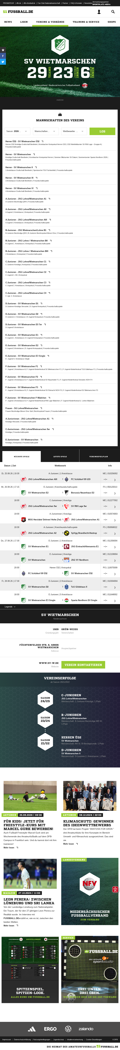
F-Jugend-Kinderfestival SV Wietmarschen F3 (80, 390)
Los (102, 131)
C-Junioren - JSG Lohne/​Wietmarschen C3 (26, 282)
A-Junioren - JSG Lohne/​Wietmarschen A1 (26, 199)
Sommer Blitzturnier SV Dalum (65, 157)
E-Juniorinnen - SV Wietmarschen (22, 440)
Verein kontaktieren (83, 664)
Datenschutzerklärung (22, 1039)
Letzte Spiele (60, 456)
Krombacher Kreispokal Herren (41, 157)
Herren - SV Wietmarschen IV (19, 188)
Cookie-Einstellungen (94, 1039)
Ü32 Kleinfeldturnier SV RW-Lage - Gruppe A (84, 144)
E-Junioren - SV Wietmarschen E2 (22, 345)
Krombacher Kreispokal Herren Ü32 (52, 144)
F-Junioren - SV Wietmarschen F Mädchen (26, 398)
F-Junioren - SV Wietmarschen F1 (22, 366)
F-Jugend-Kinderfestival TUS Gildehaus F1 (79, 369)
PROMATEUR (8, 3)
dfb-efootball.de (29, 3)
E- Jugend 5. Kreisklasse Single (17, 359)
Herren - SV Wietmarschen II (19, 167)
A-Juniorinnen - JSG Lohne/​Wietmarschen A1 (27, 419)
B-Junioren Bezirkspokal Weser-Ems (42, 233)
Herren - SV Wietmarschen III (19, 178)
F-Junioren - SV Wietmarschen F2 (22, 377)
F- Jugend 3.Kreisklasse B (15, 390)
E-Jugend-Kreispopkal (33, 338)
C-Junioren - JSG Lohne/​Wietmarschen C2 (26, 272)
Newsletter (88, 3)
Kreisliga (8, 432)
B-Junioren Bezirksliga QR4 (16, 233)
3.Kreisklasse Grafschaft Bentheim (18, 181)
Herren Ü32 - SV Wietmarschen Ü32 (22, 141)
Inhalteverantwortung (75, 1039)
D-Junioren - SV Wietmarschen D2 (22, 314)
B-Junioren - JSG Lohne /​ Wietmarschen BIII (27, 251)
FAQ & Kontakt (76, 3)
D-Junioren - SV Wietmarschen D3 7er (23, 324)
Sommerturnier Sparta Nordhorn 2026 (93, 157)
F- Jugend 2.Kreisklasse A (15, 380)
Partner (65, 3)
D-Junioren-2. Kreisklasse (15, 317)
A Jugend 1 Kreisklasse (14, 212)
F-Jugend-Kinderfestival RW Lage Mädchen (43, 401)
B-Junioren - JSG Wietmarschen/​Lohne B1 (26, 230)
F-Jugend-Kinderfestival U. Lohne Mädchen (77, 401)
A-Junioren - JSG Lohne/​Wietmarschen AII (26, 209)
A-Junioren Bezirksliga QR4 (16, 202)
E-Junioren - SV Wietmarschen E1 (22, 335)
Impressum (6, 1039)
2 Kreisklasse (10, 254)
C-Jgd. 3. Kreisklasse (13, 296)
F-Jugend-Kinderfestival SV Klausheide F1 (43, 380)
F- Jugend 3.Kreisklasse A (15, 401)
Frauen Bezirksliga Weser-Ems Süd (19, 411)
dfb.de (18, 3)
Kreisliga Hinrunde (12, 422)
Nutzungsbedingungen (41, 1039)
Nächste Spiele (21, 456)
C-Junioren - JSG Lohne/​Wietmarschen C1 (26, 261)
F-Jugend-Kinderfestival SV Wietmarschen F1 (44, 369)
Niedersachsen (60, 619)
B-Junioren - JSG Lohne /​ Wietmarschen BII (26, 241)
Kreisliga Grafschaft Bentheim (16, 157)
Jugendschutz (58, 1039)
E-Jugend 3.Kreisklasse (14, 348)
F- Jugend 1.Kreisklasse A (15, 369)
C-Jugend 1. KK (11, 275)
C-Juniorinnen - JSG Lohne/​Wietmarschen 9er (27, 429)
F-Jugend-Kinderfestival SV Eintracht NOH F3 (44, 390)
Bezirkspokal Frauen (42, 411)
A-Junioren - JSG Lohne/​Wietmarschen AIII (26, 220)
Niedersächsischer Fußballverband (64, 85)
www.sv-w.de (49, 663)
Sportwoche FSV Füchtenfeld (44, 170)
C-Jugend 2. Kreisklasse (14, 285)
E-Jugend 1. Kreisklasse (14, 338)
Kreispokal (29, 212)
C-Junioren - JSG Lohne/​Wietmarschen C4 (26, 293)
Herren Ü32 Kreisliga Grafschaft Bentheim (21, 144)
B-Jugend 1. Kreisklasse (14, 244)
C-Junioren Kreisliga (13, 264)
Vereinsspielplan (98, 456)
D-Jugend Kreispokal (38, 306)
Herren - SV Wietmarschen (18, 154)
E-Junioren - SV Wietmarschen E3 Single (25, 356)
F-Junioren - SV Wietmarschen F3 (22, 387)
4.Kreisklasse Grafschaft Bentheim (18, 191)
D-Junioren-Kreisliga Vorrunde (16, 306)
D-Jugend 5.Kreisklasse (14, 327)
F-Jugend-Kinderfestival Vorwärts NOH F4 (76, 380)
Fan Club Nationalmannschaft (49, 3)
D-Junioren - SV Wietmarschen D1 (22, 303)
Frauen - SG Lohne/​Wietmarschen (22, 408)
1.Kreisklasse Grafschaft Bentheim (18, 170)
